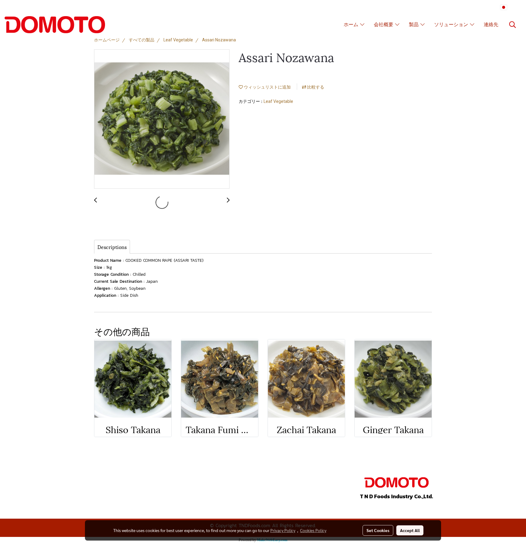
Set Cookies (377, 530)
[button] (512, 25)
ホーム (352, 24)
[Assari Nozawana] (161, 119)
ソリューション (452, 24)
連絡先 (491, 24)
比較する (315, 87)
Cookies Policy (313, 530)
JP (511, 7)
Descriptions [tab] (112, 246)
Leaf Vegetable (278, 101)
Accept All (410, 530)
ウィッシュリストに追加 (267, 87)
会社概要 (384, 24)
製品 (414, 24)
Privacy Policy (282, 530)
